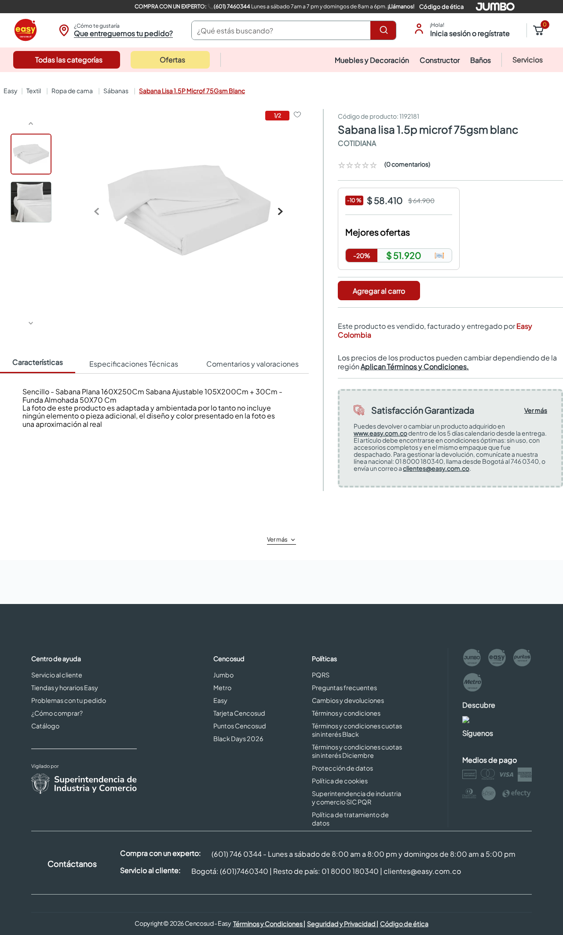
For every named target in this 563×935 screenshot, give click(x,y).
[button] (115, 30)
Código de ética (441, 6)
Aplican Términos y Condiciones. (415, 366)
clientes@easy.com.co (436, 468)
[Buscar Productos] (385, 30)
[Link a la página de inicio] (9, 90)
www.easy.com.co (380, 433)
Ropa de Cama (72, 91)
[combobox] (293, 30)
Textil (33, 91)
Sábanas (115, 91)
